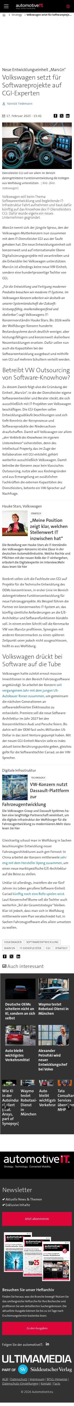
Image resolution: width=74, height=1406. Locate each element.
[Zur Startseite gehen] (29, 6)
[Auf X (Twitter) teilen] (62, 116)
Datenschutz (18, 1379)
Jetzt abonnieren (37, 1219)
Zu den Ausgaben (37, 1328)
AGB (5, 1379)
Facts (56, 1384)
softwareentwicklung (42, 942)
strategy (61, 948)
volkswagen (13, 942)
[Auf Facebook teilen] (56, 116)
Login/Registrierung (69, 6)
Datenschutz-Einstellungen (20, 1384)
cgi (48, 948)
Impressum (37, 1379)
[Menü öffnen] (6, 6)
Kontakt (46, 1384)
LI (48, 1344)
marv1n (9, 948)
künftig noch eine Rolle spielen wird (38, 894)
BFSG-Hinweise (57, 1379)
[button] (5, 1107)
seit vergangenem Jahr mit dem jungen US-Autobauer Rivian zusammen (32, 690)
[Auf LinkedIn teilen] (68, 116)
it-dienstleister (30, 948)
